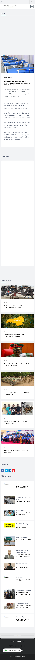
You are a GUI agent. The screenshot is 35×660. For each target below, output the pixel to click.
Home (12, 641)
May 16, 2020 (8, 77)
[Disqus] (17, 189)
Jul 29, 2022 (8, 361)
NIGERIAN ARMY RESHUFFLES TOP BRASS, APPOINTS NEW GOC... (17, 365)
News (17, 484)
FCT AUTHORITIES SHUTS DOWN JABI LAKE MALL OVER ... (23, 594)
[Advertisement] (17, 35)
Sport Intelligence (21, 577)
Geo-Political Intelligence (23, 524)
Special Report (20, 510)
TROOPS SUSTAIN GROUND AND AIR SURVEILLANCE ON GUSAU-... (15, 336)
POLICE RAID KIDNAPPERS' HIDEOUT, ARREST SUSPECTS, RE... (16, 423)
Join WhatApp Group (13, 650)
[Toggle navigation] (32, 6)
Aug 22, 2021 (8, 332)
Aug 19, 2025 (8, 448)
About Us (21, 641)
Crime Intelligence (21, 617)
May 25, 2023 (8, 419)
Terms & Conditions (17, 646)
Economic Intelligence (22, 603)
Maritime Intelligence (22, 564)
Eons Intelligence (15, 656)
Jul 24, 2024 (8, 303)
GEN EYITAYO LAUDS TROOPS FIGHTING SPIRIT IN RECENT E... (16, 394)
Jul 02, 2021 (8, 390)
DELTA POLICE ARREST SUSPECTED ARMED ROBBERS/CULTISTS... (15, 307)
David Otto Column (21, 537)
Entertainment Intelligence (23, 590)
